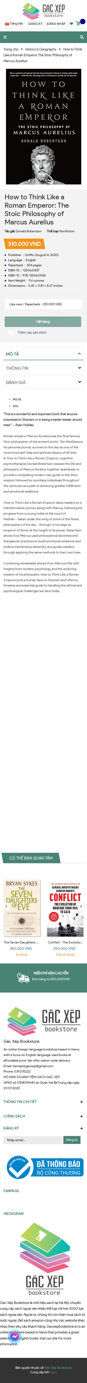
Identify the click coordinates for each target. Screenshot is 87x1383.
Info (15, 406)
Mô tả (17, 399)
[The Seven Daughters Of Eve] (21, 903)
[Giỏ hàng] (78, 24)
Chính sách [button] (14, 1116)
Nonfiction (66, 231)
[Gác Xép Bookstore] (43, 11)
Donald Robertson (29, 231)
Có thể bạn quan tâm (31, 858)
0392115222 (22, 1071)
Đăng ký (72, 1140)
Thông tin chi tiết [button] (20, 1102)
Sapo (53, 1372)
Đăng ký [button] (11, 1128)
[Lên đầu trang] (75, 1336)
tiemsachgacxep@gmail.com (33, 1066)
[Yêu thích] (71, 24)
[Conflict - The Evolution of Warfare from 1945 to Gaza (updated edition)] (65, 903)
